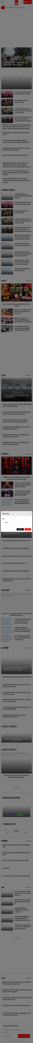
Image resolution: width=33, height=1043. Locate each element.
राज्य (3, 519)
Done (27, 529)
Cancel (20, 529)
